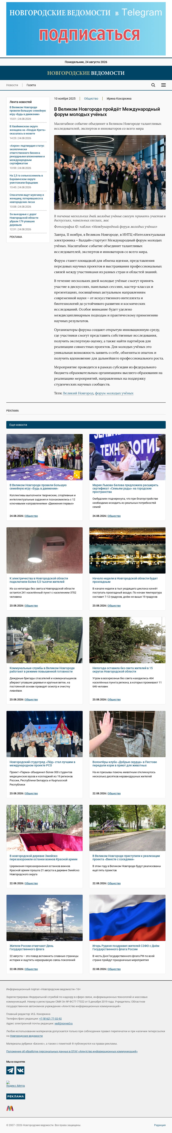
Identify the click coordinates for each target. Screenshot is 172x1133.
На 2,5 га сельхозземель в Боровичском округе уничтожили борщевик (26, 179)
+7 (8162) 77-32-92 (50, 1018)
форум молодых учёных (114, 393)
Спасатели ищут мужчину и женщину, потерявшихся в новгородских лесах (27, 198)
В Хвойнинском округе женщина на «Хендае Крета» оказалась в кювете (28, 130)
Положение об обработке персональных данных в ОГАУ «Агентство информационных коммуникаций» (72, 1051)
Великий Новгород (78, 393)
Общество (91, 98)
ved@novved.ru (64, 1023)
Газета (31, 85)
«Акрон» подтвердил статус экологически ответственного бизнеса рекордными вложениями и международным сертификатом (27, 154)
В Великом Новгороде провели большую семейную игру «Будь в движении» (28, 111)
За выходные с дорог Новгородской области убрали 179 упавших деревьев (24, 219)
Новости (12, 85)
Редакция (160, 1125)
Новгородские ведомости (26, 1035)
